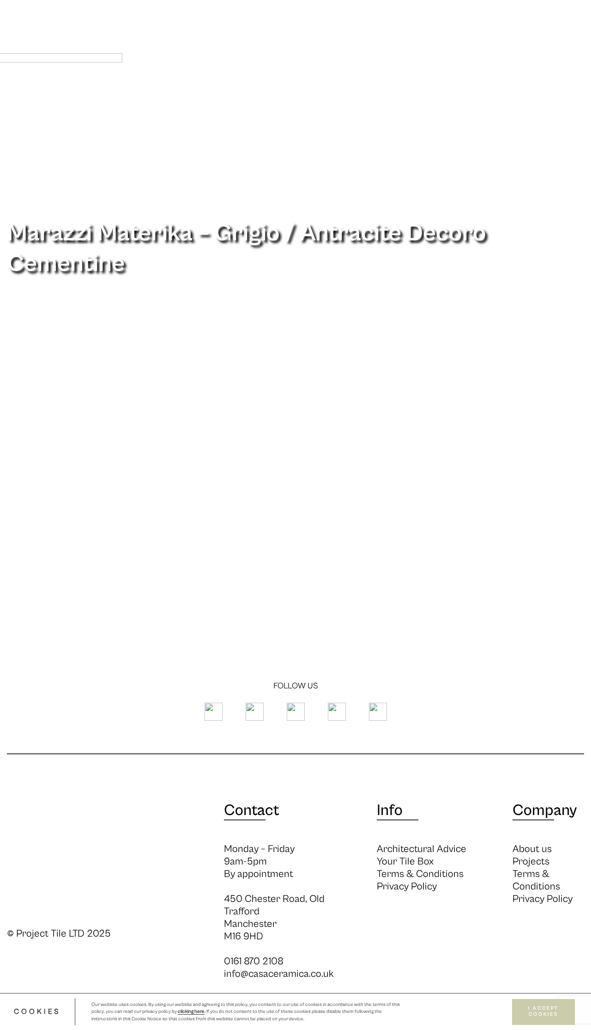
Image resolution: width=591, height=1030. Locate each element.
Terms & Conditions (420, 874)
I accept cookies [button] (543, 1012)
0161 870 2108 (253, 961)
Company (545, 810)
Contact (251, 810)
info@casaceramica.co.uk (279, 974)
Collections (263, 87)
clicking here (191, 1012)
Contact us (523, 87)
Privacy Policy (407, 886)
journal (432, 87)
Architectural (379, 87)
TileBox (570, 87)
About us (532, 849)
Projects (474, 87)
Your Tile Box (405, 861)
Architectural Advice (421, 849)
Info (303, 87)
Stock (331, 87)
